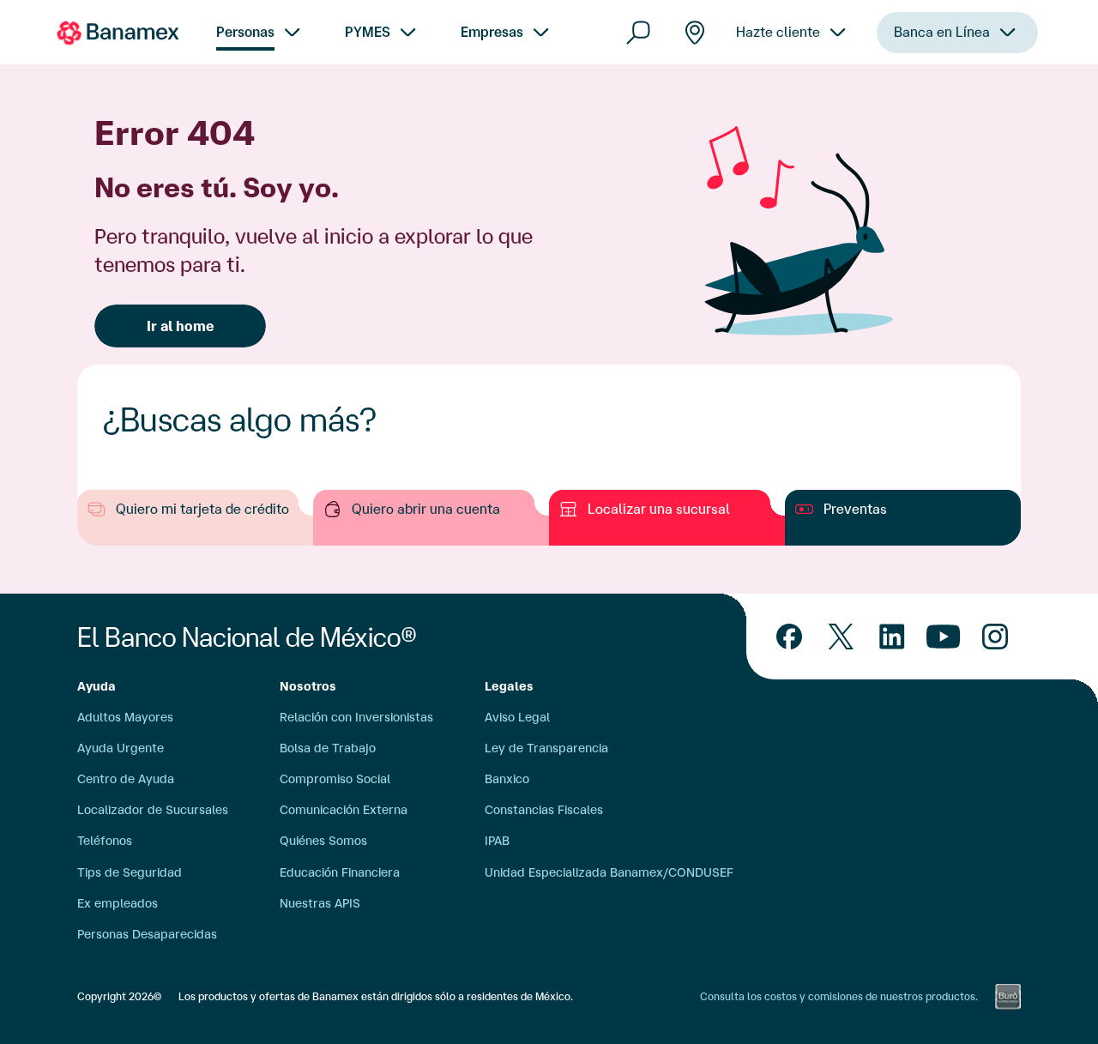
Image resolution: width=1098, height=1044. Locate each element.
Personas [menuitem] (245, 31)
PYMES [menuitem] (367, 31)
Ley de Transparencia (546, 748)
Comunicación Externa (343, 810)
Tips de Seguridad (129, 872)
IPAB (497, 841)
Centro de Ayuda (125, 779)
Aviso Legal (517, 717)
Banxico (507, 779)
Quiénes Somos (323, 841)
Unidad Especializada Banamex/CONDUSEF (609, 872)
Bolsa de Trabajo (328, 748)
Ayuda (96, 686)
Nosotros (308, 686)
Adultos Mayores (125, 717)
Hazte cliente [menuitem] (778, 31)
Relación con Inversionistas (356, 717)
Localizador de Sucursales (152, 810)
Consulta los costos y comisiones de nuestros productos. (839, 996)
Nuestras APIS (320, 903)
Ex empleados (117, 903)
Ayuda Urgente (120, 748)
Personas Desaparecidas (147, 934)
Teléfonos (104, 841)
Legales (509, 686)
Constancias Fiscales (544, 810)
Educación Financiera (340, 872)
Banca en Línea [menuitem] (942, 31)
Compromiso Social (335, 779)
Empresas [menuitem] (492, 31)
